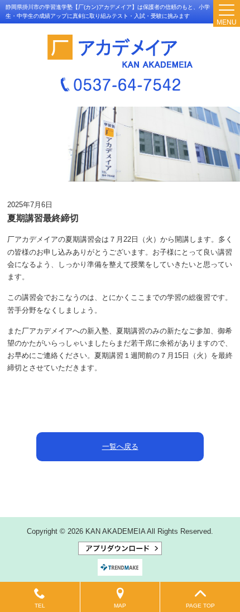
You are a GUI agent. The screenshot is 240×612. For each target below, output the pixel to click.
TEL (40, 606)
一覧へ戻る (120, 446)
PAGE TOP (200, 606)
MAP (120, 606)
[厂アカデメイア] (120, 52)
